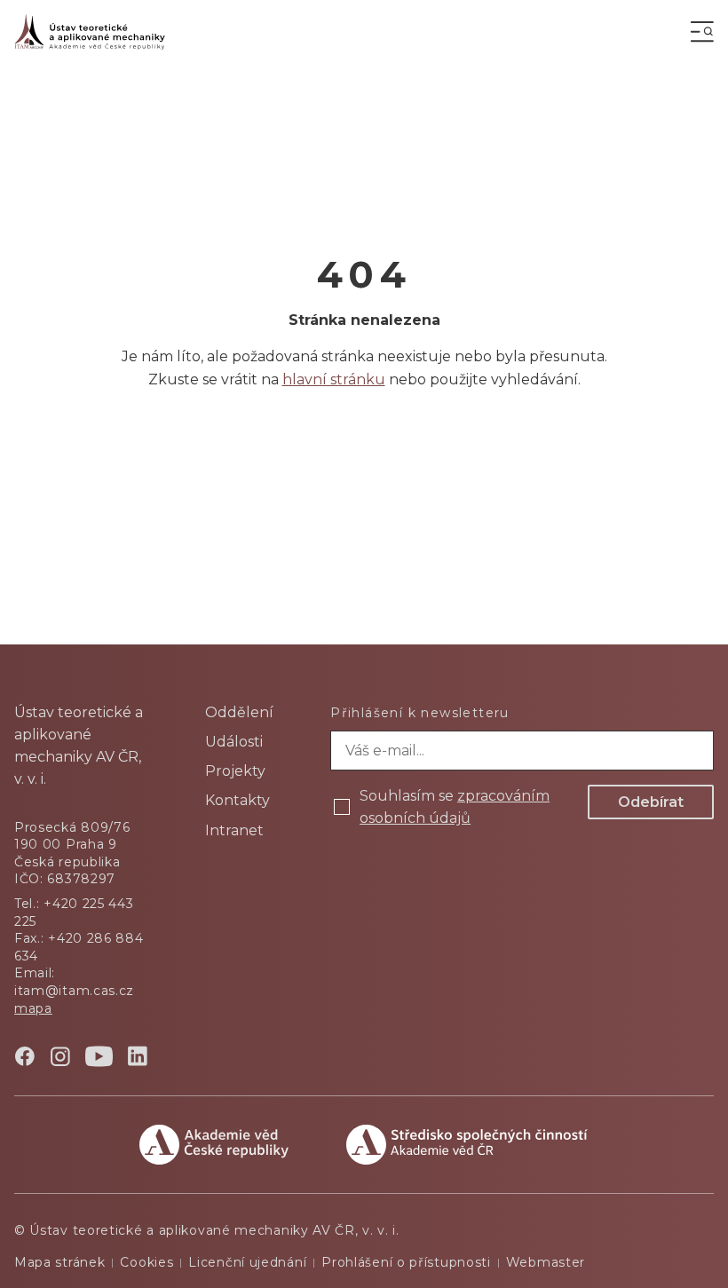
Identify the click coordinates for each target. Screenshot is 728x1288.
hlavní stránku (333, 379)
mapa (33, 1008)
